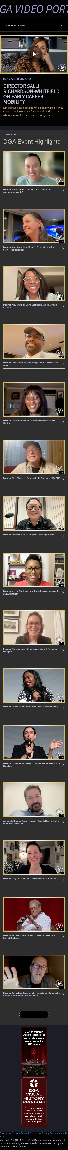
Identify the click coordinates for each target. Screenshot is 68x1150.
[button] (35, 24)
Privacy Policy (49, 1133)
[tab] (34, 25)
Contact (16, 1133)
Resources (5, 1133)
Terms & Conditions (31, 1133)
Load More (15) (34, 1014)
